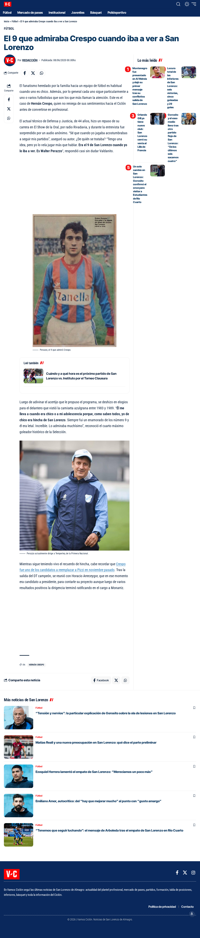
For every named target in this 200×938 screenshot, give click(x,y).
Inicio (6, 21)
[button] (178, 4)
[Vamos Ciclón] (7, 4)
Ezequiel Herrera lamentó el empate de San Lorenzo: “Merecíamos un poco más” (94, 772)
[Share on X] (33, 73)
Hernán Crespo (36, 664)
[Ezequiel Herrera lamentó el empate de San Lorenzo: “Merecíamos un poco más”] (18, 776)
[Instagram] (193, 872)
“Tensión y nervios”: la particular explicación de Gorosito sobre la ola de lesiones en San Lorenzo (106, 713)
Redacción (30, 60)
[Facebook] (177, 872)
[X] (185, 872)
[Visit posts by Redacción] (10, 60)
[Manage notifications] (192, 914)
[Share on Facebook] (25, 73)
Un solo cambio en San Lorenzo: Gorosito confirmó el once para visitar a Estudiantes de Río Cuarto (140, 184)
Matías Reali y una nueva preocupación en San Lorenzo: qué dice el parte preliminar (96, 742)
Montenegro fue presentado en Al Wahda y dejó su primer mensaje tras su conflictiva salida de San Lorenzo (139, 86)
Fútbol (15, 21)
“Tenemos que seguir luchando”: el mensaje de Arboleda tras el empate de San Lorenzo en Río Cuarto (109, 830)
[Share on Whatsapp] (41, 73)
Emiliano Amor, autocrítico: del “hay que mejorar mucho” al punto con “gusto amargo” (98, 801)
